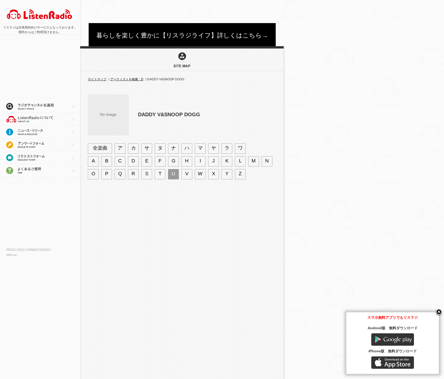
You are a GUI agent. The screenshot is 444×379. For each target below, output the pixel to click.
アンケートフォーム (40, 145)
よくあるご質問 (40, 170)
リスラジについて (40, 119)
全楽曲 (100, 148)
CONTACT (45, 249)
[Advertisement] (182, 11)
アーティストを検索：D (126, 79)
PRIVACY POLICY (16, 249)
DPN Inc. (12, 255)
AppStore (392, 362)
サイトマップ (97, 79)
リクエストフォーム (40, 158)
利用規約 (33, 249)
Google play (392, 339)
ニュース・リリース (40, 132)
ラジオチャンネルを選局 (40, 106)
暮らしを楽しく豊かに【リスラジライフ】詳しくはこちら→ (182, 35)
